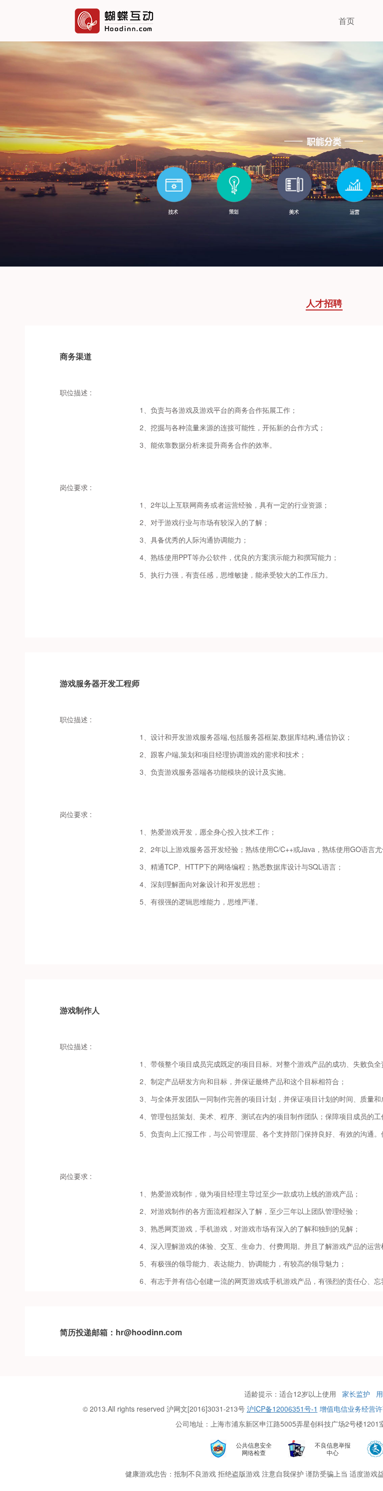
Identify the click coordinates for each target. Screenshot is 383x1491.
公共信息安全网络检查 (254, 1449)
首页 (347, 20)
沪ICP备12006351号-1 (282, 1409)
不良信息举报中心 (333, 1449)
